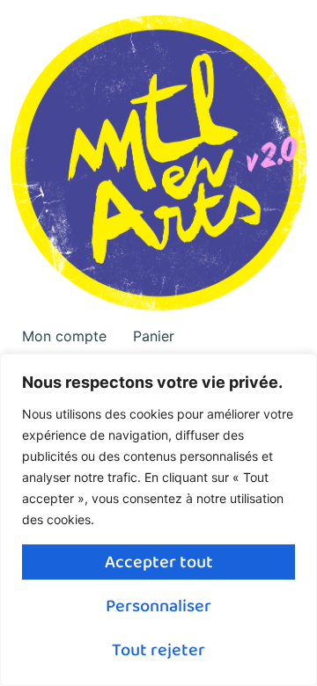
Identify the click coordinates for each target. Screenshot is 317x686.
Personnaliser (158, 606)
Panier (153, 336)
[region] (158, 520)
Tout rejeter (158, 650)
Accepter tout (159, 562)
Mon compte (64, 336)
